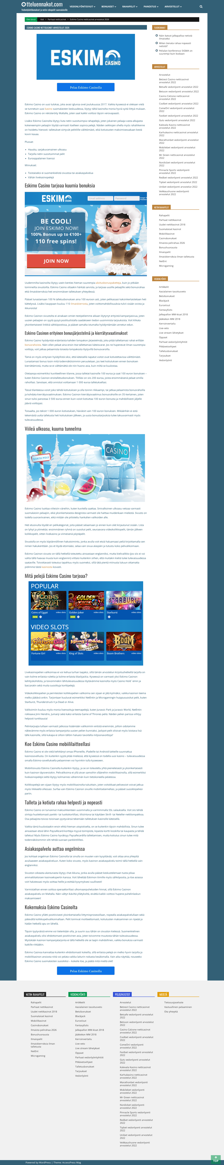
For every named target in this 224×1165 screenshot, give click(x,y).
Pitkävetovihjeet (167, 346)
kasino (49, 108)
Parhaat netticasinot (57, 19)
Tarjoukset (165, 355)
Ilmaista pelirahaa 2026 (172, 242)
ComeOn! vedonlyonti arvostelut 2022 (176, 110)
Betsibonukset (167, 296)
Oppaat (163, 337)
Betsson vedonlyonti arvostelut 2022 (179, 91)
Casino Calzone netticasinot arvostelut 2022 (174, 97)
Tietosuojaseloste (173, 1002)
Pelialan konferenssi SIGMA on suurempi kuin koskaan (176, 52)
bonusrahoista (33, 344)
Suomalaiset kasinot (170, 229)
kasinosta (47, 567)
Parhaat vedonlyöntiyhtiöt (173, 341)
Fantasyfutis (165, 309)
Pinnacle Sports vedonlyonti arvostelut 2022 (174, 171)
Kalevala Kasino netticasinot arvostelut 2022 (174, 126)
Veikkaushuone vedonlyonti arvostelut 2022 (174, 193)
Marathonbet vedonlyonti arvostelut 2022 (179, 141)
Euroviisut (164, 305)
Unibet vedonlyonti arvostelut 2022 (178, 186)
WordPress (45, 1162)
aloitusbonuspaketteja (108, 282)
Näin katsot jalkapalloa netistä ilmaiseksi (175, 37)
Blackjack (164, 300)
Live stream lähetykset (171, 332)
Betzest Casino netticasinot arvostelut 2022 (174, 81)
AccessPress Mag (71, 1162)
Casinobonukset (168, 238)
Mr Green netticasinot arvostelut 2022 (177, 156)
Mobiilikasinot (166, 233)
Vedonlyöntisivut (81, 6)
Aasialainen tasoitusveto (172, 291)
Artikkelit (164, 286)
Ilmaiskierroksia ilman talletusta (176, 256)
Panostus (150, 6)
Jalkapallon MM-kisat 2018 (173, 314)
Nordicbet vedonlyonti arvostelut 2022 (177, 164)
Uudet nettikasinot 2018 (172, 224)
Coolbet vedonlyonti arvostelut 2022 (178, 103)
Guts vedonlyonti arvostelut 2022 (177, 120)
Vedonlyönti (165, 360)
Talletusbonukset (168, 351)
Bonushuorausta (168, 247)
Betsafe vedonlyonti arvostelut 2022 (178, 86)
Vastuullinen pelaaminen (178, 1007)
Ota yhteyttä (171, 1011)
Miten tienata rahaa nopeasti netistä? (175, 45)
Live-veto (164, 328)
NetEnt (163, 261)
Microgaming (166, 265)
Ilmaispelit (165, 252)
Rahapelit (128, 6)
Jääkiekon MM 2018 (169, 319)
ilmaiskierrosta (79, 303)
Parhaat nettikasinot (170, 219)
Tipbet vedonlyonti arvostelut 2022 (178, 182)
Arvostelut (172, 6)
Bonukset (108, 6)
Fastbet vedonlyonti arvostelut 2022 (178, 115)
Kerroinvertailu (167, 323)
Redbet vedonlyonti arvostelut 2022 (178, 177)
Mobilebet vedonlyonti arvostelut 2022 (177, 149)
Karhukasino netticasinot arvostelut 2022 (178, 134)
